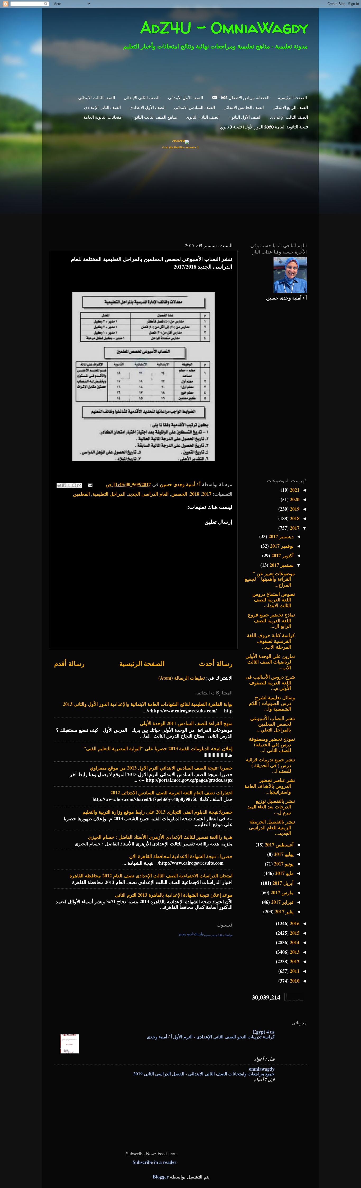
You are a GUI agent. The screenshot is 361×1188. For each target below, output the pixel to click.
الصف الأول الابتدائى (185, 97)
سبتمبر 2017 (281, 564)
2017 (206, 493)
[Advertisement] (184, 71)
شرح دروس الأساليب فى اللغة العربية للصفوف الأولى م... (270, 682)
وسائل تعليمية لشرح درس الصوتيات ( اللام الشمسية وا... (272, 703)
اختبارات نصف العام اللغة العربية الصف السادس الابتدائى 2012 (171, 792)
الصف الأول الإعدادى (147, 107)
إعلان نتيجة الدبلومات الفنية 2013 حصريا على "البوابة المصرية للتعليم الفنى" (158, 748)
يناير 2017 (284, 911)
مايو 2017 (284, 873)
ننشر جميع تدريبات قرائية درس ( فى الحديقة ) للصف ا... (270, 765)
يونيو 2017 (283, 863)
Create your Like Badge (217, 935)
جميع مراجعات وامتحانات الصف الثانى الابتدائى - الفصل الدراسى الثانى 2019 (204, 1073)
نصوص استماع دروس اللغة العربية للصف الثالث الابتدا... (273, 600)
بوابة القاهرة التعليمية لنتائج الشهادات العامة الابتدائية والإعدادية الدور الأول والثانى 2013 (148, 704)
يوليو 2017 (283, 854)
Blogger (161, 1176)
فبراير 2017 (282, 902)
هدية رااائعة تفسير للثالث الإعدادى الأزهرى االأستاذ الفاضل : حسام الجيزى (160, 837)
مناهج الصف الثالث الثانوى (154, 117)
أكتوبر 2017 (282, 555)
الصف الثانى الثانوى (203, 117)
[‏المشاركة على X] (69, 485)
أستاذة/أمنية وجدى (190, 934)
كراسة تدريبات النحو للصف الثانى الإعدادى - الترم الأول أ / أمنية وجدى (211, 1036)
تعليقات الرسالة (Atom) (181, 677)
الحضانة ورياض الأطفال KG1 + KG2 (240, 97)
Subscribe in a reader (155, 1162)
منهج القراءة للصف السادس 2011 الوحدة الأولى (186, 723)
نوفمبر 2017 (281, 545)
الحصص (179, 493)
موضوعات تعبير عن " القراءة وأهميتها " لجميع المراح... (270, 579)
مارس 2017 (281, 892)
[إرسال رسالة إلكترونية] (90, 484)
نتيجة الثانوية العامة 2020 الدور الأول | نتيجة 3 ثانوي (264, 127)
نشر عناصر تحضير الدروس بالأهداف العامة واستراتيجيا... (269, 786)
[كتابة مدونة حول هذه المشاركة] (74, 485)
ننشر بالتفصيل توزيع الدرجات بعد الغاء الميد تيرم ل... (271, 807)
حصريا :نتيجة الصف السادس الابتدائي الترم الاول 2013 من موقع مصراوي (161, 767)
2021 (294, 489)
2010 (294, 980)
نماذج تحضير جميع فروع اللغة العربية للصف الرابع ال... (271, 620)
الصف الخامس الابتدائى (244, 107)
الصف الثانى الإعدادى (102, 107)
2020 (294, 499)
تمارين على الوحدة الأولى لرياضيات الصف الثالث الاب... (270, 662)
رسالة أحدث (216, 663)
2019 (294, 508)
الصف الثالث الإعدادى (289, 117)
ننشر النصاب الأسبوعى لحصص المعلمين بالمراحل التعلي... (272, 724)
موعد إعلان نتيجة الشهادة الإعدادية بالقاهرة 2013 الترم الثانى (174, 894)
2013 (294, 951)
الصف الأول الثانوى (244, 117)
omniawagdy (262, 1068)
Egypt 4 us (264, 1031)
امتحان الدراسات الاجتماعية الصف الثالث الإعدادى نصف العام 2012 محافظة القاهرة (151, 875)
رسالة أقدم (69, 663)
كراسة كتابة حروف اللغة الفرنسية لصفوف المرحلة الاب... (271, 641)
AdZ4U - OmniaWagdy (224, 27)
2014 (294, 942)
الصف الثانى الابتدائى (141, 97)
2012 (294, 961)
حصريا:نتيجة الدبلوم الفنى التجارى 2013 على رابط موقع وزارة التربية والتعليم (157, 811)
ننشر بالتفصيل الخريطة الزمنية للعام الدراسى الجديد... (272, 827)
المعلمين (81, 493)
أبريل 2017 (282, 883)
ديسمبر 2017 (280, 536)
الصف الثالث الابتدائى (96, 97)
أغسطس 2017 (278, 844)
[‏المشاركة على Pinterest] (59, 485)
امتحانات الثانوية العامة (103, 117)
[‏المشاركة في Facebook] (64, 485)
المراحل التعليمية (109, 493)
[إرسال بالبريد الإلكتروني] (79, 485)
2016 (294, 923)
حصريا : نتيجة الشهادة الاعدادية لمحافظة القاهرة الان (181, 856)
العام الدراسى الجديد (148, 493)
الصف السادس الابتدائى (194, 107)
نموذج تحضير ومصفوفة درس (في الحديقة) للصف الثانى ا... (272, 744)
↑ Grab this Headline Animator (180, 147)
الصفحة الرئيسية (292, 97)
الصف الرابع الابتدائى (290, 107)
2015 (294, 932)
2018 (194, 493)
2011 (294, 971)
